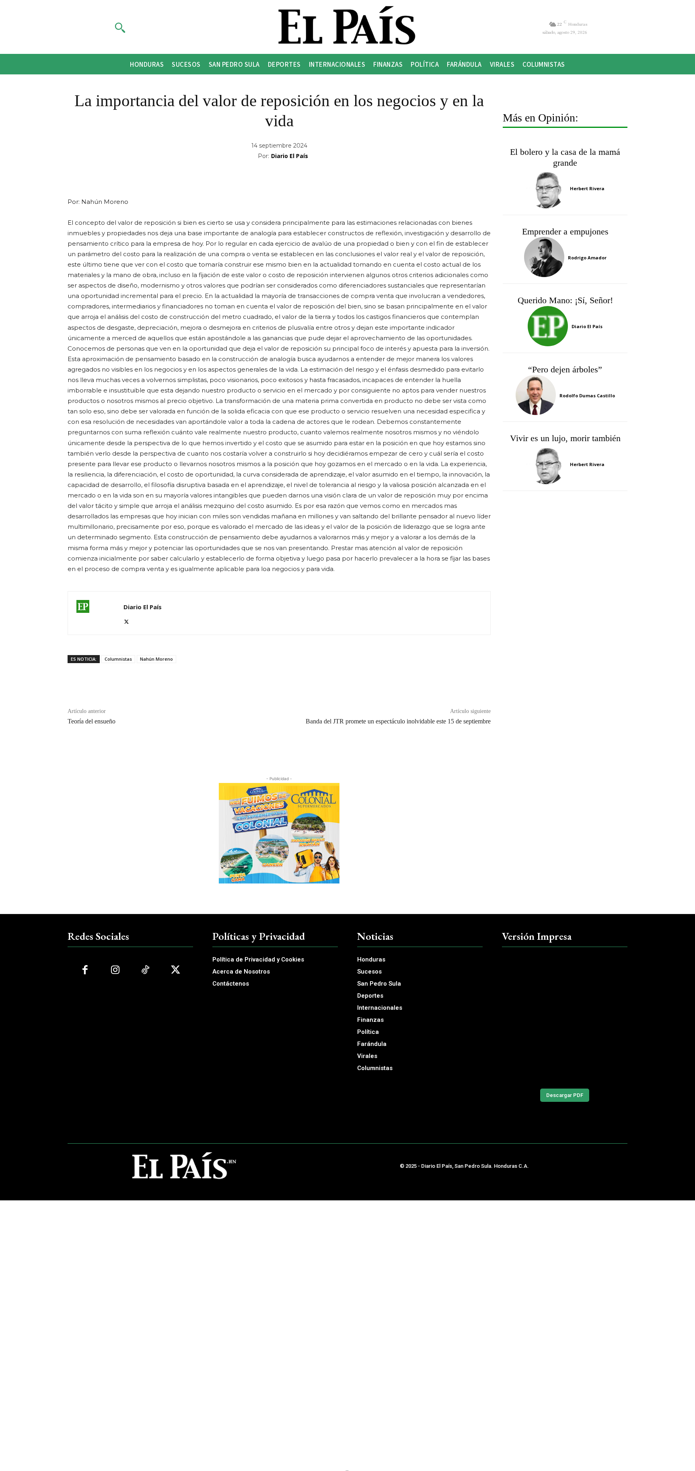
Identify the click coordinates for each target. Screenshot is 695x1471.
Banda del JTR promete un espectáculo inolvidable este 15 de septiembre (398, 721)
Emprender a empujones (565, 231)
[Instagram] (115, 970)
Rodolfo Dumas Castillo (587, 395)
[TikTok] (145, 970)
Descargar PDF (564, 1095)
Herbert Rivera (587, 188)
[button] (120, 27)
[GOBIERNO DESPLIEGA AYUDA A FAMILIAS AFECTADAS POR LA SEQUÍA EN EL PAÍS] (564, 1018)
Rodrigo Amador (587, 258)
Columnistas (118, 659)
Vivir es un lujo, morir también (565, 438)
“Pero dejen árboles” (565, 369)
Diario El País (289, 156)
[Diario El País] (95, 613)
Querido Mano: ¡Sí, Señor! (565, 300)
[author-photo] (547, 188)
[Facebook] (85, 970)
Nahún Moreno (156, 659)
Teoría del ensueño (91, 721)
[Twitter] (126, 620)
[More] (413, 176)
